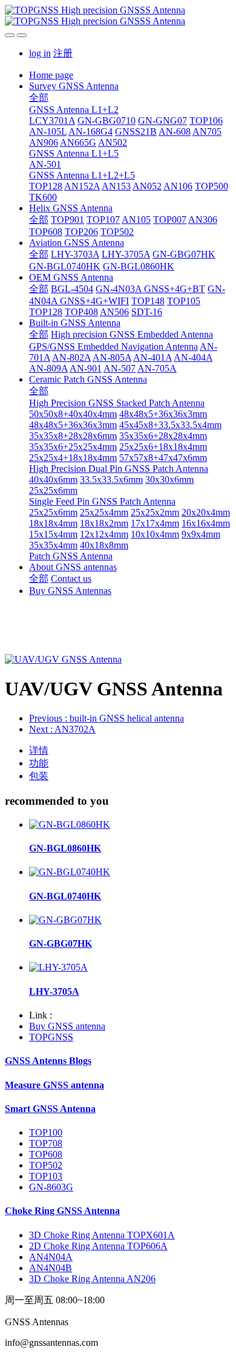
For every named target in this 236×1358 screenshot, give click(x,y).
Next (62, 729)
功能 (38, 763)
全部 (38, 97)
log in (40, 53)
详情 (38, 750)
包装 (38, 776)
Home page (51, 75)
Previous (106, 718)
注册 (63, 53)
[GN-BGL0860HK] (69, 824)
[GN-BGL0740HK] (69, 872)
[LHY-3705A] (58, 967)
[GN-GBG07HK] (65, 920)
